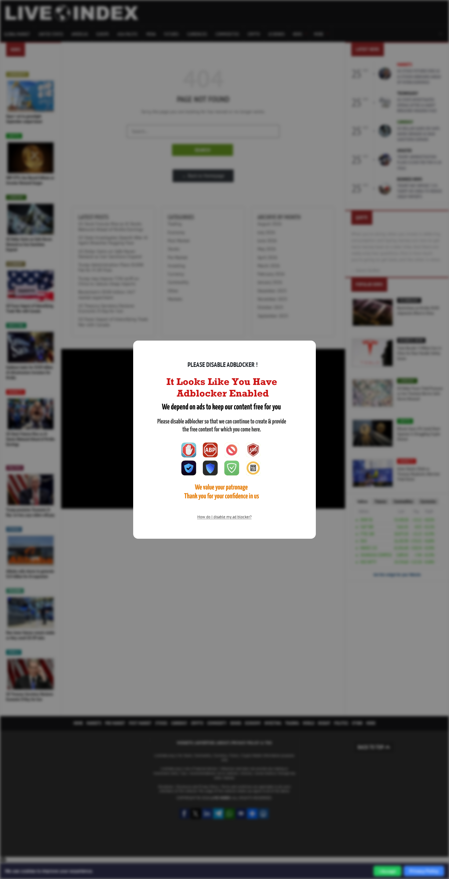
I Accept (387, 871)
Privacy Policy (424, 870)
